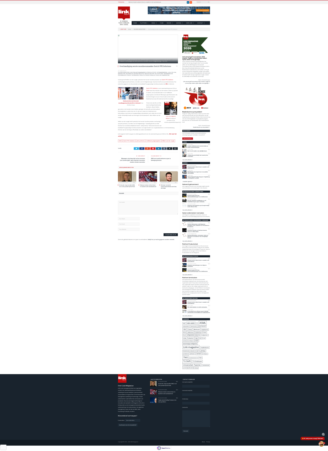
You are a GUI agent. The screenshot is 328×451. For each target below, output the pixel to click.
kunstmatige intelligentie (190, 343)
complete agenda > (188, 181)
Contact (200, 23)
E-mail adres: (121, 420)
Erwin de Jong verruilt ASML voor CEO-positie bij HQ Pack (127, 182)
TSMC (200, 357)
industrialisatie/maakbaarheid (138, 72)
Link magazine (191, 347)
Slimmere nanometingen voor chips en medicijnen (196, 266)
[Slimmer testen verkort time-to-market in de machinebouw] (148, 174)
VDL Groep (195, 368)
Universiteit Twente (191, 365)
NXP (198, 351)
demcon (197, 329)
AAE (184, 323)
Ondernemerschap (168, 73)
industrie (190, 338)
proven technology (150, 75)
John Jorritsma (138, 138)
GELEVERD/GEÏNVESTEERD (124, 72)
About (203, 442)
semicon (192, 354)
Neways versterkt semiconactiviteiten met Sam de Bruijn (169, 183)
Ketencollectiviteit (151, 72)
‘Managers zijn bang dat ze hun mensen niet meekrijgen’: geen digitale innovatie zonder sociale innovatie (132, 157)
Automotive (186, 326)
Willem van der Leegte (165, 138)
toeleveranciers (193, 357)
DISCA (153, 23)
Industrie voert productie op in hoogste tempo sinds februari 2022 (198, 206)
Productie (142, 75)
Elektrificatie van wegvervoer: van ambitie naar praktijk (197, 172)
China (190, 329)
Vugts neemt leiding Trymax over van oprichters (167, 401)
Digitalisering (205, 329)
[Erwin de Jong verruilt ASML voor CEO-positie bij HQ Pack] (127, 174)
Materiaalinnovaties (139, 73)
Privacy (208, 442)
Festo (204, 332)
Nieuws (169, 23)
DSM (147, 90)
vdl (183, 368)
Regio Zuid (159, 75)
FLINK (161, 23)
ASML (202, 323)
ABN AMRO (191, 323)
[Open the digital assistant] (321, 444)
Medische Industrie (149, 73)
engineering (198, 332)
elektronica (190, 332)
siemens (199, 354)
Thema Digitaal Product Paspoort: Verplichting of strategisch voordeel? (198, 177)
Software (205, 353)
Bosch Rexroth (202, 326)
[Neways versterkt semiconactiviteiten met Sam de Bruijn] (169, 174)
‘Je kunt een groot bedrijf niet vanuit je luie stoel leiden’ (197, 156)
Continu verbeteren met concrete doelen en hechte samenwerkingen (197, 146)
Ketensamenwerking (162, 72)
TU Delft (187, 361)
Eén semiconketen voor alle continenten (197, 307)
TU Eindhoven (197, 361)
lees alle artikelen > (188, 159)
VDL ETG (188, 368)
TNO (185, 357)
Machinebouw (129, 73)
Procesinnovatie (122, 75)
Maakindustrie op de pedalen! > (201, 127)
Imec (184, 338)
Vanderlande (205, 365)
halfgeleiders (205, 335)
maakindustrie (121, 73)
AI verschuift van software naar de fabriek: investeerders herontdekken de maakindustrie (198, 312)
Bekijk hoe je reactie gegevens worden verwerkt (161, 236)
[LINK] (124, 14)
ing (196, 338)
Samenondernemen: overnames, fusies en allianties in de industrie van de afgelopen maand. (197, 236)
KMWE (196, 341)
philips (203, 351)
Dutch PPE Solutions (167, 79)
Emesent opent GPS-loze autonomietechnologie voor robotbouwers (197, 196)
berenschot (194, 326)
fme (184, 335)
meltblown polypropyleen (150, 138)
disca (184, 332)
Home (135, 23)
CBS (184, 329)
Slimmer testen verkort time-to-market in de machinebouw (144, 2)
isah (204, 338)
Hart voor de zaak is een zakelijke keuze (197, 151)
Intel (200, 338)
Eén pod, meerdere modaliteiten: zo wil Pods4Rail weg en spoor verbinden (196, 201)
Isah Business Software (188, 340)
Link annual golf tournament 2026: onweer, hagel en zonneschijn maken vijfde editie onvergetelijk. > (196, 82)
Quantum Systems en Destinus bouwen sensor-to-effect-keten (197, 231)
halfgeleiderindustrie (193, 335)
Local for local (172, 72)
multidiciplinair (159, 73)
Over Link (189, 23)
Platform (143, 23)
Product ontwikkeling (133, 75)
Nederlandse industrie (189, 351)
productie (185, 353)
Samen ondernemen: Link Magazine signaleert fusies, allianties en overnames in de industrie (198, 225)
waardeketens (165, 75)
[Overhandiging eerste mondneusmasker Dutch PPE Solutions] (148, 49)
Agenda (178, 23)
